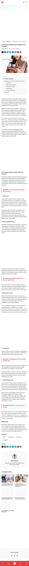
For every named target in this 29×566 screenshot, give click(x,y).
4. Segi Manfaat (8, 88)
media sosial (18, 437)
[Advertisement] (14, 22)
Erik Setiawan (14, 461)
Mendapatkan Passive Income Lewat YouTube (20, 498)
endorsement (10, 437)
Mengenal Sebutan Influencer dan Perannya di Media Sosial (21, 485)
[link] (3, 52)
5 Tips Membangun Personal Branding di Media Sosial (8, 498)
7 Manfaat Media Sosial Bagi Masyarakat (8, 511)
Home (3, 564)
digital (4, 437)
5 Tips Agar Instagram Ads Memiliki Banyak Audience (7, 484)
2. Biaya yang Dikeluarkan (10, 84)
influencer (19, 415)
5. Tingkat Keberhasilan (10, 90)
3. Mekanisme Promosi (10, 86)
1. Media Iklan (8, 83)
